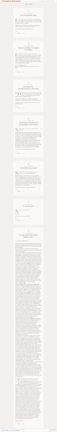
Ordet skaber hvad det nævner (11, 1)
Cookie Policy (17, 430)
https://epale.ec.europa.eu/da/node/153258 (22, 216)
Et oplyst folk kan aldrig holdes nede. (28, 236)
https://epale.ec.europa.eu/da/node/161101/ (27, 149)
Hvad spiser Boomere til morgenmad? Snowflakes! (28, 123)
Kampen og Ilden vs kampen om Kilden (28, 49)
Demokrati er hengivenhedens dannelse (28, 87)
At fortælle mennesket (28, 168)
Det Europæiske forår (28, 15)
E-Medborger (28, 206)
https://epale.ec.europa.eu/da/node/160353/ (27, 187)
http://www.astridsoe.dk (19, 420)
